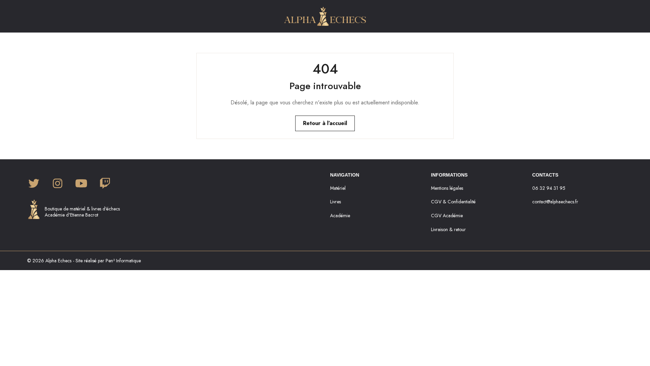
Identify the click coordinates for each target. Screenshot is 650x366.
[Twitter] (34, 184)
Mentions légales (447, 188)
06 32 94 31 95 (548, 188)
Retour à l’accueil (325, 123)
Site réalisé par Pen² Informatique (108, 260)
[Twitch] (105, 184)
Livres (335, 201)
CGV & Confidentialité (453, 201)
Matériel (338, 188)
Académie (340, 215)
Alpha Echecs (58, 260)
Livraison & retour (448, 229)
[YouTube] (81, 184)
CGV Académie (447, 215)
